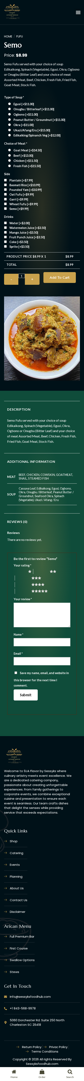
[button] (78, 12)
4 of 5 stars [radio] (23, 584)
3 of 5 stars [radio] (23, 578)
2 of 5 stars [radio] (41, 571)
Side (7, 174)
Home (8, 36)
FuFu (19, 36)
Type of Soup (14, 97)
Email (18, 653)
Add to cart (60, 277)
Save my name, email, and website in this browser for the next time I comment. (41, 679)
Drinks (8, 216)
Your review (23, 599)
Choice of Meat (15, 143)
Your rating (22, 565)
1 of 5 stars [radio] (20, 571)
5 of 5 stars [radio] (23, 591)
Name (18, 634)
